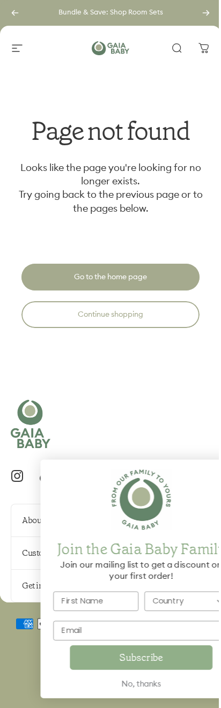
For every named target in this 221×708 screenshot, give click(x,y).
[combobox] (153, 601)
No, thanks (111, 684)
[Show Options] (190, 601)
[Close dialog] (199, 472)
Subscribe (111, 657)
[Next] (206, 13)
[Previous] (15, 13)
